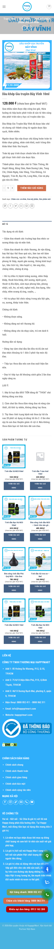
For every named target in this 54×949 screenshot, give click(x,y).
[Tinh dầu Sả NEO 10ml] (14, 610)
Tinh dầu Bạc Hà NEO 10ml (40, 626)
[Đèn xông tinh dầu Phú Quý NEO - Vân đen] (14, 559)
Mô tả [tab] (5, 224)
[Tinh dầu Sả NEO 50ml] (14, 456)
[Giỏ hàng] (49, 6)
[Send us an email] (21, 802)
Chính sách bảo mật (15, 783)
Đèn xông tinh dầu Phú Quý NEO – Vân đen (14, 575)
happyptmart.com (23, 714)
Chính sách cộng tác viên (18, 790)
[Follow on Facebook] (5, 802)
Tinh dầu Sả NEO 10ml (13, 625)
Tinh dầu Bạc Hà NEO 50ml (14, 523)
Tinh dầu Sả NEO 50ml (13, 471)
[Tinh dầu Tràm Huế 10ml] (40, 456)
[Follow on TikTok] (15, 802)
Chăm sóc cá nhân (28, 22)
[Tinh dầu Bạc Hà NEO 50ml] (14, 507)
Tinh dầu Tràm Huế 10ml (40, 472)
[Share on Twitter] (15, 205)
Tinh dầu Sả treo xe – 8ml (40, 575)
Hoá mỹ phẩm (42, 19)
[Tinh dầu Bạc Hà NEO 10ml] (40, 610)
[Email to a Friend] (21, 205)
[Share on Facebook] (10, 205)
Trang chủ (9, 19)
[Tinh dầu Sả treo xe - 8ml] (40, 559)
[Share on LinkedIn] (32, 205)
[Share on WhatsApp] (5, 205)
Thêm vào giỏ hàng (31, 188)
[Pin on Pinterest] (26, 205)
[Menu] (4, 6)
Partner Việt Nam (27, 929)
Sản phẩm (25, 19)
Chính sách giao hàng (16, 777)
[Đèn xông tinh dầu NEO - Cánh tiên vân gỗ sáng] (40, 507)
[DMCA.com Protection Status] (9, 744)
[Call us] (26, 802)
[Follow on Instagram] (10, 802)
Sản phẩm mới (45, 199)
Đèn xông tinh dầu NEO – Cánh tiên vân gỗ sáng (40, 523)
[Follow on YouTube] (32, 802)
